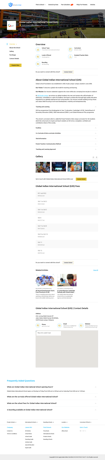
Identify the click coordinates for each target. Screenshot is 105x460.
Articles (92, 4)
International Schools (48, 433)
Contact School (68, 72)
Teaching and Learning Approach (46, 149)
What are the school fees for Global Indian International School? (32, 403)
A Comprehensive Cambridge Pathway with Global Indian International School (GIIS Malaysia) (66, 293)
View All (95, 270)
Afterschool (65, 431)
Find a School (40, 4)
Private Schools (47, 436)
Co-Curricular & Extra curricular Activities (48, 133)
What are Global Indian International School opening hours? (30, 387)
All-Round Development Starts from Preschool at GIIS (45, 291)
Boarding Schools (47, 439)
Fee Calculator (65, 4)
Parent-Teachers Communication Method (48, 144)
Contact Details (14, 58)
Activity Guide (28, 442)
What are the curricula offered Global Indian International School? (32, 397)
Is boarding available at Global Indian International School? (29, 410)
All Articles (28, 431)
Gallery (11, 51)
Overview (12, 44)
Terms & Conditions (12, 433)
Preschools (46, 431)
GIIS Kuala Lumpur (42, 95)
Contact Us (10, 431)
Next (96, 157)
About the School (15, 47)
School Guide (28, 436)
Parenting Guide (29, 439)
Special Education (29, 445)
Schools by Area (53, 4)
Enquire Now (15, 65)
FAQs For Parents (82, 4)
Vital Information (41, 138)
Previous (93, 157)
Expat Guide (28, 447)
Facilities (38, 128)
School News (28, 433)
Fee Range (12, 55)
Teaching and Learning (42, 106)
